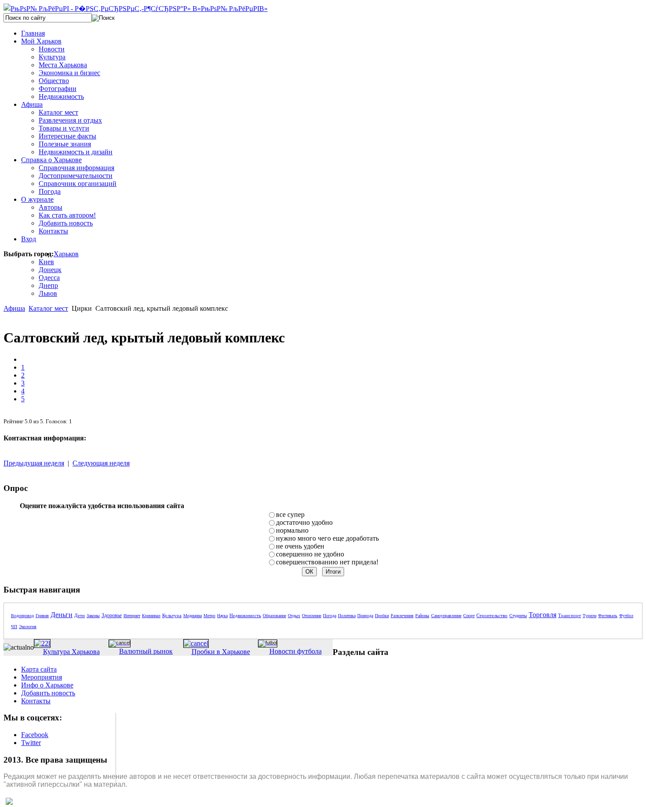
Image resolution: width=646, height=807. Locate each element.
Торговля (542, 614)
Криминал (151, 615)
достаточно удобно (304, 522)
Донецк (50, 269)
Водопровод (22, 615)
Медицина (192, 615)
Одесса (49, 277)
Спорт (469, 615)
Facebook (34, 734)
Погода (329, 615)
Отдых (294, 615)
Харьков (66, 254)
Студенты (518, 615)
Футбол (626, 615)
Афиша (14, 308)
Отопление (311, 615)
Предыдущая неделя (34, 463)
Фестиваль (607, 615)
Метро (209, 615)
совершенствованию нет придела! (327, 562)
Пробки (382, 615)
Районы (422, 615)
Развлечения (402, 615)
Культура (171, 615)
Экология (27, 626)
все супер (290, 514)
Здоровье (112, 615)
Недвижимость (245, 615)
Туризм (589, 615)
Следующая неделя (101, 463)
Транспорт (569, 615)
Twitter (31, 742)
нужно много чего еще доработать (327, 538)
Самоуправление (446, 615)
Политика (347, 615)
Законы (93, 615)
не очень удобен (300, 546)
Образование (274, 615)
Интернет (131, 615)
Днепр (48, 285)
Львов (48, 293)
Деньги (62, 614)
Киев (46, 261)
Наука (222, 615)
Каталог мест (48, 308)
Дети (79, 615)
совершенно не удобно (310, 554)
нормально (292, 530)
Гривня (42, 615)
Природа (365, 615)
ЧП (14, 626)
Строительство (492, 615)
